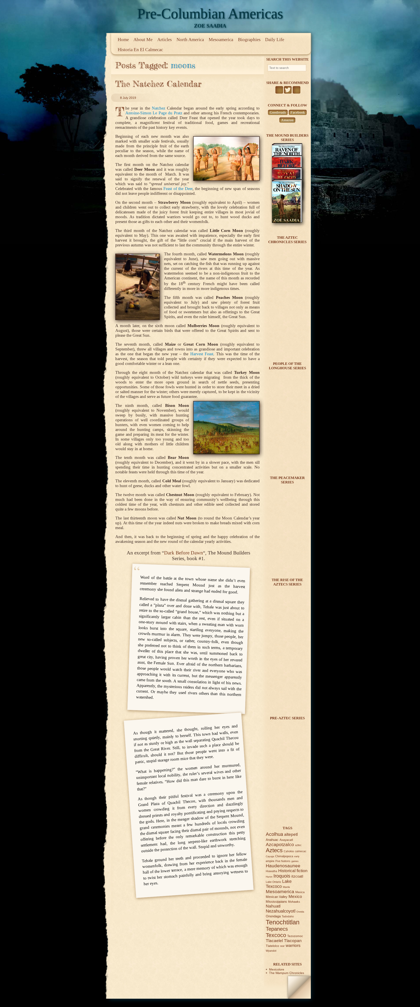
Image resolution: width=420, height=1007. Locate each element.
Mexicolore (276, 969)
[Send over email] (296, 90)
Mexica (299, 892)
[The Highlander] (287, 702)
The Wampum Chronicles (286, 973)
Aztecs (274, 850)
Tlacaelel (274, 940)
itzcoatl (297, 876)
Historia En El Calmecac (140, 49)
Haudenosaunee (283, 865)
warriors (293, 945)
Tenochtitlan (282, 922)
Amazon (287, 120)
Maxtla (286, 887)
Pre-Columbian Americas (210, 13)
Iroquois (281, 876)
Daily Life (274, 39)
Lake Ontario (273, 881)
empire (270, 861)
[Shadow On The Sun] (287, 222)
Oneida (300, 911)
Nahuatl (273, 906)
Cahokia (289, 851)
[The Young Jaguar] (287, 812)
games (295, 861)
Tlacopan (293, 940)
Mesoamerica (221, 39)
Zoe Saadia (210, 26)
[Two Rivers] (287, 564)
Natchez (158, 108)
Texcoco (276, 935)
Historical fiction (293, 870)
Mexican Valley (276, 897)
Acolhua (274, 834)
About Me (142, 39)
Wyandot (271, 950)
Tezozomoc (295, 936)
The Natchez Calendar (158, 84)
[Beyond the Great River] (287, 462)
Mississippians (276, 901)
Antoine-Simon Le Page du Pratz (153, 113)
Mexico (295, 896)
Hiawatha (271, 871)
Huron (269, 876)
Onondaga (273, 916)
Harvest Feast (201, 354)
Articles (164, 39)
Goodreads (278, 112)
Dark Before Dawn (183, 553)
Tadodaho (288, 916)
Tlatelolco (272, 946)
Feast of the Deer (177, 188)
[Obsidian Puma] (287, 348)
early (296, 856)
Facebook (297, 112)
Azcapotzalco (280, 844)
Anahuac (272, 839)
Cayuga (270, 856)
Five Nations (282, 861)
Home (123, 39)
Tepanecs (277, 929)
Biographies (249, 39)
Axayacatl (286, 839)
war (282, 945)
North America (190, 39)
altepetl (291, 834)
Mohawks (294, 901)
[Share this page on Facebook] (279, 90)
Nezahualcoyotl (280, 911)
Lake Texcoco (279, 884)
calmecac (300, 851)
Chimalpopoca (284, 856)
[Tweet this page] (288, 90)
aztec (298, 845)
